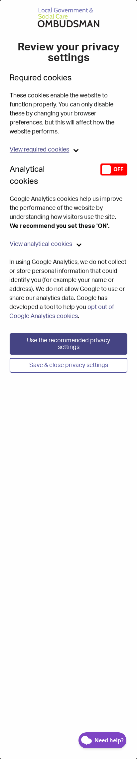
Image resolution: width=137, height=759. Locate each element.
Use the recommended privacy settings (68, 344)
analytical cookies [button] (41, 244)
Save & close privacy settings (68, 365)
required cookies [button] (39, 150)
